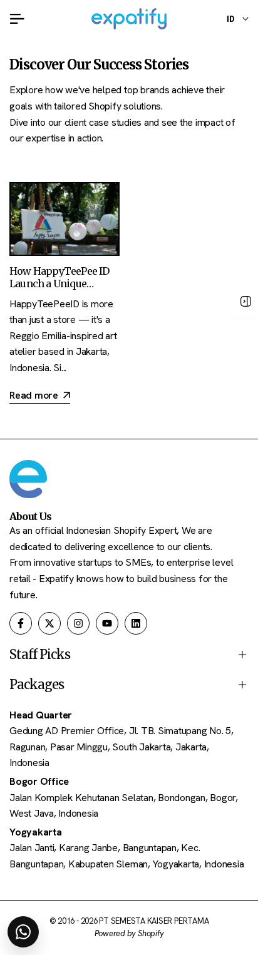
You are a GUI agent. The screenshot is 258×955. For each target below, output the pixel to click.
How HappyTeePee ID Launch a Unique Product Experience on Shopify (61, 289)
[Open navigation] (245, 302)
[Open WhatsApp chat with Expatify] (23, 931)
